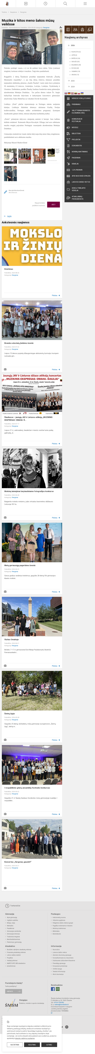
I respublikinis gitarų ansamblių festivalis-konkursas (27, 788)
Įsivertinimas (11, 966)
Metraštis (10, 926)
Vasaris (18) (75, 71)
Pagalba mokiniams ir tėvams (62, 926)
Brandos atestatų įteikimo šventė (18, 343)
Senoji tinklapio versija (79, 189)
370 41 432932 (59, 1002)
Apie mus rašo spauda (81, 176)
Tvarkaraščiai (15, 906)
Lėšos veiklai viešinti (14, 955)
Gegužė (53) (75, 61)
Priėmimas (76, 104)
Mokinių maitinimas (80, 152)
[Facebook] (53, 989)
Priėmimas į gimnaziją (14, 942)
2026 (73, 45)
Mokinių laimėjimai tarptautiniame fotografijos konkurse (29, 491)
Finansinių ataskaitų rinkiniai (16, 952)
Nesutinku (32, 1045)
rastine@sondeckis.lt (61, 1004)
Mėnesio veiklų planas (81, 98)
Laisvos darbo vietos (81, 182)
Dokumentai (77, 146)
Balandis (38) (76, 65)
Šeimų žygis (9, 714)
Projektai (76, 140)
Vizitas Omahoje (11, 639)
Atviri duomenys (58, 974)
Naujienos (13, 12)
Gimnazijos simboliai (14, 931)
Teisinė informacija (59, 971)
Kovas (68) (75, 68)
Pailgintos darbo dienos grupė (63, 923)
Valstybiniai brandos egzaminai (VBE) (81, 112)
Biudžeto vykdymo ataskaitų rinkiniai (19, 949)
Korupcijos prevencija (60, 966)
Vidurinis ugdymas (59, 920)
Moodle (75, 127)
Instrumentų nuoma (59, 917)
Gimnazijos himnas (13, 934)
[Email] (58, 989)
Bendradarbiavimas (13, 939)
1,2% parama (77, 170)
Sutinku (49, 1045)
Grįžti (9, 216)
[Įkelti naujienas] (26, 3)
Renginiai (23, 12)
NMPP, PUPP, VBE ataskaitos (16, 963)
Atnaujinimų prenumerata (77, 198)
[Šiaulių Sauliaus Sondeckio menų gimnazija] (8, 3)
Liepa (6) (74, 55)
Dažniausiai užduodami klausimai (64, 960)
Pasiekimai (76, 158)
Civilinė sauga (57, 969)
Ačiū (53, 205)
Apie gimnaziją (12, 917)
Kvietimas (8, 269)
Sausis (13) (75, 74)
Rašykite (10, 991)
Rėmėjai (75, 164)
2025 (73, 81)
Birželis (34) (75, 58)
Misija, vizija (11, 923)
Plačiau (54, 295)
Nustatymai (15, 1045)
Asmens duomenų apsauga (62, 955)
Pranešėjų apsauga (59, 963)
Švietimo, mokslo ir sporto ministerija (31, 1003)
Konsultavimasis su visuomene (63, 958)
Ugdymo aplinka (12, 920)
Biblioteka (76, 133)
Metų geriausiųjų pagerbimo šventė (19, 565)
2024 (73, 87)
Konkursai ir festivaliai (77, 120)
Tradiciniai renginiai (13, 936)
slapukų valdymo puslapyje (25, 1038)
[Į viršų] (66, 1027)
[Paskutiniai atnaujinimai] (45, 3)
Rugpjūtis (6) (76, 52)
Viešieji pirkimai (12, 960)
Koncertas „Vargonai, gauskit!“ (17, 862)
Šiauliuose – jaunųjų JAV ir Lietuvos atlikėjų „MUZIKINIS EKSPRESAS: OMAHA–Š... (28, 418)
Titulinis (4, 12)
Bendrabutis (57, 934)
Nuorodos (56, 949)
